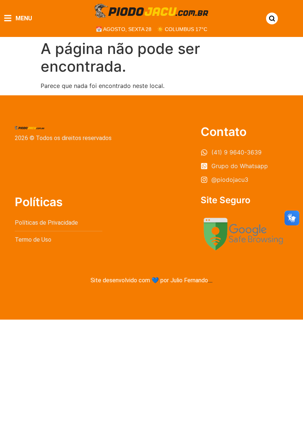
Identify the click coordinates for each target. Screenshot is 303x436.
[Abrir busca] (272, 18)
